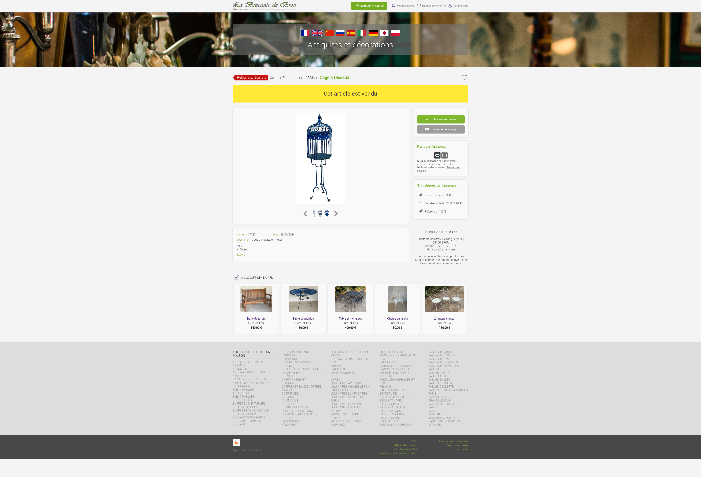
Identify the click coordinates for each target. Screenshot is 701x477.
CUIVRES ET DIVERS (295, 407)
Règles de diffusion (406, 445)
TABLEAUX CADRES (441, 352)
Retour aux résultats (251, 77)
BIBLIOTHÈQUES (243, 396)
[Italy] (362, 34)
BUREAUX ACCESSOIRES (249, 417)
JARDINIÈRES (339, 369)
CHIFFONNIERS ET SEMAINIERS (294, 381)
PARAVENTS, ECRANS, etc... (397, 366)
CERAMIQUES (291, 359)
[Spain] (351, 34)
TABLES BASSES (439, 379)
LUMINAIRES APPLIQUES (347, 383)
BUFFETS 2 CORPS (245, 414)
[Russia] (340, 34)
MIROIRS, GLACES (391, 352)
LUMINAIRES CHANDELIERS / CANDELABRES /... (350, 388)
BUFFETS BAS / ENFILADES (251, 410)
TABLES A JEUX (438, 372)
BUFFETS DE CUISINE (247, 407)
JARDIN (309, 78)
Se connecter (461, 5)
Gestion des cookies (457, 445)
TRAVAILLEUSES (439, 400)
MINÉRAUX (338, 424)
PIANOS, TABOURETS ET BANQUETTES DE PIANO (396, 371)
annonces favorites (434, 5)
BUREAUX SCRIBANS (295, 352)
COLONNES (289, 397)
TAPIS (432, 393)
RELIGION (386, 386)
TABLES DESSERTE (441, 386)
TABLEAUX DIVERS (440, 359)
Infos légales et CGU (405, 449)
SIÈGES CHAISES (391, 404)
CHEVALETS (290, 376)
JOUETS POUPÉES (343, 372)
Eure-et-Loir (291, 78)
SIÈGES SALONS (390, 411)
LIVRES (335, 379)
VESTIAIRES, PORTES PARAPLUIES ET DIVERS (444, 419)
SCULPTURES (389, 421)
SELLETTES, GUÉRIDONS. (396, 397)
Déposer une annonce (369, 5)
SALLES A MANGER (392, 390)
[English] (317, 34)
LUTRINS (336, 411)
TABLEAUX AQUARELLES (396, 424)
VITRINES (434, 424)
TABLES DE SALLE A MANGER (448, 390)
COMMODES (290, 400)
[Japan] (384, 34)
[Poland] (395, 34)
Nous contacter (459, 449)
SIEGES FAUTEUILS (392, 407)
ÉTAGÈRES (289, 424)
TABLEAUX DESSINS (441, 355)
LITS (334, 376)
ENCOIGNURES (291, 421)
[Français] (305, 34)
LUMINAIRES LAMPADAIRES (349, 393)
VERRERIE (434, 414)
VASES (432, 411)
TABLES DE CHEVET (441, 383)
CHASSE (287, 366)
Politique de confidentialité (453, 441)
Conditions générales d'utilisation (398, 453)
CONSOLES (289, 404)
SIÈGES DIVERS (390, 418)
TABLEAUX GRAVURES (443, 362)
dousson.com (254, 450)
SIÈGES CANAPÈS (391, 400)
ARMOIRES (240, 369)
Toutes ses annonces (442, 119)
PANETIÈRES (388, 362)
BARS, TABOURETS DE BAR (250, 379)
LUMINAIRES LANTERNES (347, 404)
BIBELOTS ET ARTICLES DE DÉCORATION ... (250, 384)
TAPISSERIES (437, 397)
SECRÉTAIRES (389, 393)
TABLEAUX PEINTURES (443, 366)
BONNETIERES (242, 400)
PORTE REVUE (389, 376)
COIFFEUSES (290, 393)
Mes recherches (406, 5)
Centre (274, 78)
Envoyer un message (443, 129)
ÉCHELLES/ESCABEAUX (297, 411)
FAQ (414, 441)
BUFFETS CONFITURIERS (249, 403)
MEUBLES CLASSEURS (346, 421)
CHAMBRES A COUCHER (297, 362)
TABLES (433, 369)
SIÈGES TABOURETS (393, 414)
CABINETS (288, 355)
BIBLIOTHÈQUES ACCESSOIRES (243, 391)
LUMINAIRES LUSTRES (346, 407)
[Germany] (373, 34)
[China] (329, 34)
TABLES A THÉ (438, 376)
